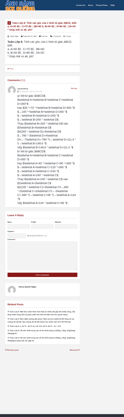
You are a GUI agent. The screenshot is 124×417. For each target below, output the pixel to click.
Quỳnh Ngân (14, 36)
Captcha (11, 231)
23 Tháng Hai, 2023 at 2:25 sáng (30, 91)
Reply (75, 88)
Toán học (44, 36)
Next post (74, 350)
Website (58, 222)
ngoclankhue (22, 89)
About (90, 5)
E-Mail (33, 222)
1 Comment (57, 36)
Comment (12, 239)
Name (10, 222)
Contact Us (80, 5)
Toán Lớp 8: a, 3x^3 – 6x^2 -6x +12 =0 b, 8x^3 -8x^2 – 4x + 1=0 (35, 326)
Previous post (13, 350)
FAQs (112, 5)
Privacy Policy (102, 5)
